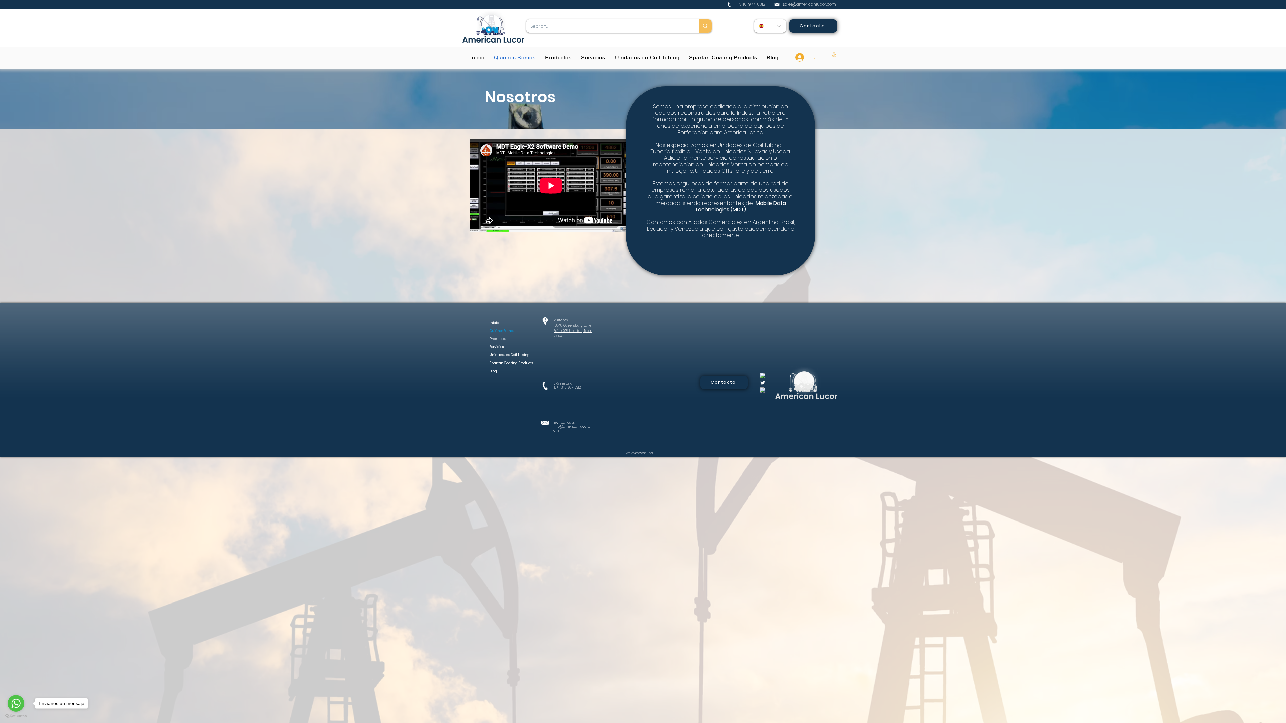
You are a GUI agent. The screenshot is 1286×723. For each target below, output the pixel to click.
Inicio (494, 322)
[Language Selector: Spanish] (770, 26)
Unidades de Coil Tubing (504, 354)
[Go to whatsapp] (16, 703)
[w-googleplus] (762, 390)
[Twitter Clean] (762, 382)
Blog (493, 371)
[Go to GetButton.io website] (16, 716)
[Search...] (705, 26)
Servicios (497, 346)
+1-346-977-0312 (569, 387)
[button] (834, 54)
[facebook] (762, 375)
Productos (498, 338)
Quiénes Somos (502, 330)
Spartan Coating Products (504, 363)
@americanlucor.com (571, 428)
